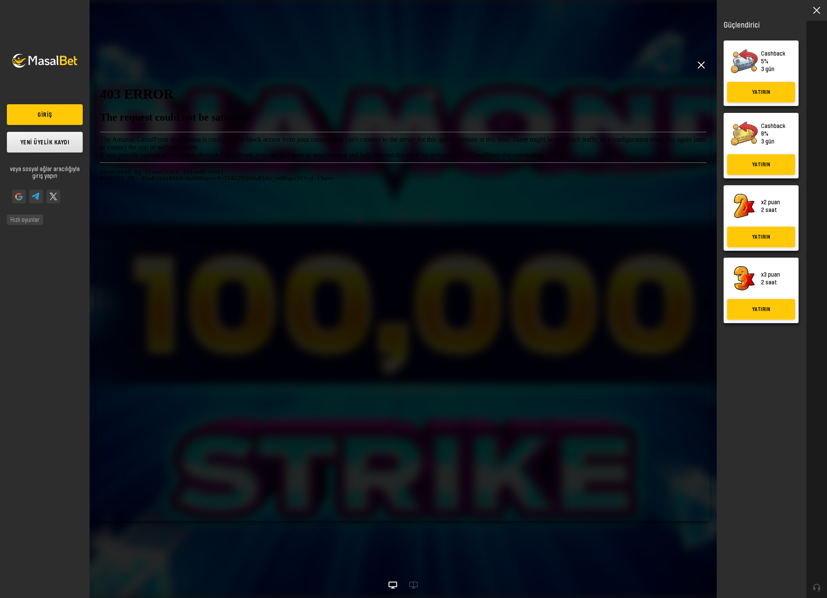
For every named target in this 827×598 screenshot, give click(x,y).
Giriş (44, 114)
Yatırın (761, 92)
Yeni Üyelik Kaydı (45, 142)
